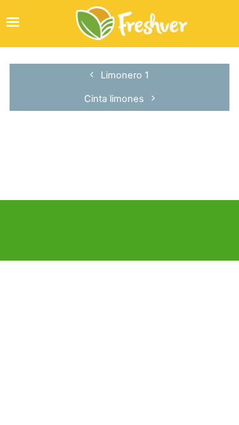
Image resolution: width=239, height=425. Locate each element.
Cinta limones (115, 98)
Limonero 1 (123, 75)
